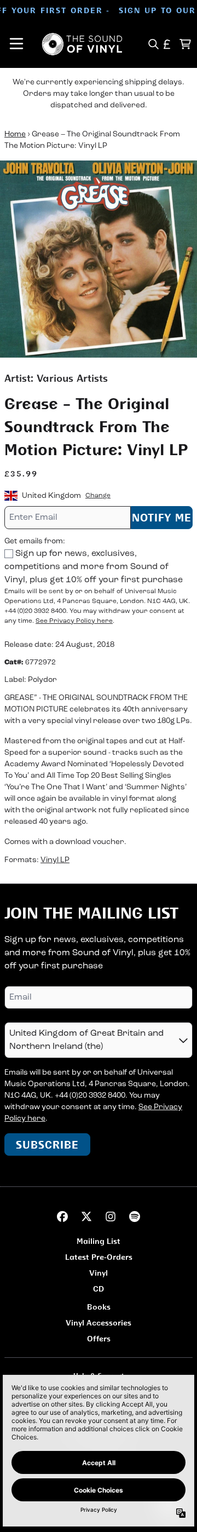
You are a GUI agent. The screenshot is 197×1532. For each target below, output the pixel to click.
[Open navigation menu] (16, 44)
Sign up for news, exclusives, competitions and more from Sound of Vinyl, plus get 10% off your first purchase (93, 566)
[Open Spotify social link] (135, 1216)
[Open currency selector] (167, 44)
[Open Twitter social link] (86, 1216)
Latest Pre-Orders (98, 1256)
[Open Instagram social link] (111, 1216)
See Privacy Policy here (74, 621)
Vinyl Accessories (98, 1322)
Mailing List (98, 1241)
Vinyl (98, 1272)
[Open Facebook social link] (62, 1216)
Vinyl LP (54, 860)
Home (15, 134)
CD (98, 1288)
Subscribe (47, 1144)
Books (99, 1306)
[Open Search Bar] (153, 44)
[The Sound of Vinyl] (82, 44)
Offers (99, 1338)
